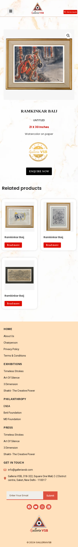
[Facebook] (29, 506)
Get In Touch (14, 463)
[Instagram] (42, 506)
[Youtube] (35, 506)
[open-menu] (10, 11)
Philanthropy (15, 399)
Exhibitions (13, 364)
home (8, 329)
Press (8, 428)
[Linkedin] (48, 506)
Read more (13, 245)
